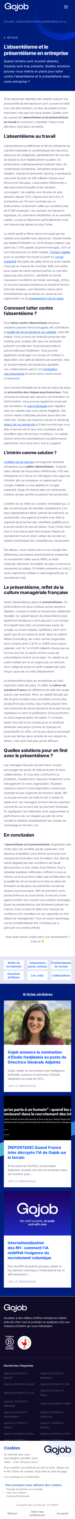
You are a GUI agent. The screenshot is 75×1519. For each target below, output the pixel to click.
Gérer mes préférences (37, 1513)
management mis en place (46, 298)
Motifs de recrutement (14, 964)
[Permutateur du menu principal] (66, 6)
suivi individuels (37, 406)
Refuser (12, 1513)
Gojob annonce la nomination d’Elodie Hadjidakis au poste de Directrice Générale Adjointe (37, 1057)
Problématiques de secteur (61, 964)
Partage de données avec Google (25, 1489)
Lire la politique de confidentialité (21, 1476)
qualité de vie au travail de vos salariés (31, 332)
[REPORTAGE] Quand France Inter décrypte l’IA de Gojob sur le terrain (37, 1152)
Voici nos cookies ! (17, 1492)
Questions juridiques (13, 975)
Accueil (8, 21)
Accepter (62, 1513)
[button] (11, 38)
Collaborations (61, 975)
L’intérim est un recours (19, 462)
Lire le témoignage (22, 1085)
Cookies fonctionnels (18, 1496)
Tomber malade (60, 252)
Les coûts (37, 975)
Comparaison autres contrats (37, 964)
